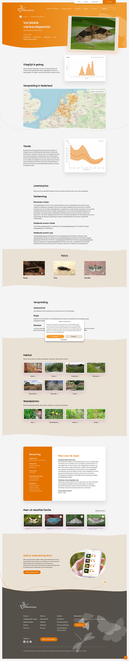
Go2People (51, 651)
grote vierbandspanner (64, 238)
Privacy (73, 651)
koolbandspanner (65, 236)
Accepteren (55, 336)
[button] (25, 91)
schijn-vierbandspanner (43, 226)
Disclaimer (79, 651)
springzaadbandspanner (68, 226)
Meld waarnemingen (48, 639)
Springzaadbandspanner (40, 236)
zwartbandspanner (60, 239)
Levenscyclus (37, 37)
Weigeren (73, 336)
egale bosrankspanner (53, 241)
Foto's (55, 37)
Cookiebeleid (64, 339)
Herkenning (47, 37)
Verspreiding (26, 37)
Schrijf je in (79, 625)
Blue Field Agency (66, 651)
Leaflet (96, 89)
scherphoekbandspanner (86, 239)
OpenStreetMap (100, 89)
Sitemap (85, 651)
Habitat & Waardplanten (30, 39)
